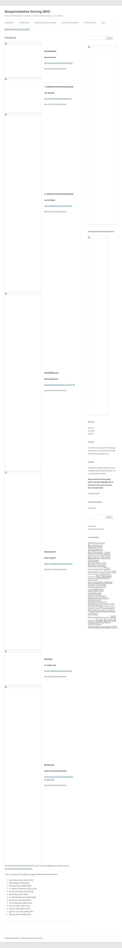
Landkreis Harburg (96, 591)
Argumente (9, 23)
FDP (113, 571)
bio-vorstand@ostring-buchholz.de (19, 868)
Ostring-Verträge (95, 606)
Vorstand (91, 431)
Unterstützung (90, 23)
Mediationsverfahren (98, 598)
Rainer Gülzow (94, 617)
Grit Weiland (104, 576)
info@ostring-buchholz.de (99, 453)
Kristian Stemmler (97, 587)
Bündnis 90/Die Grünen (99, 559)
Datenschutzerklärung (96, 529)
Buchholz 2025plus (95, 547)
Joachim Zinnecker (97, 584)
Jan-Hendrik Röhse (100, 582)
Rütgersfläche (105, 617)
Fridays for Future (93, 574)
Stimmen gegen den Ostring (45, 23)
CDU (107, 568)
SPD (113, 617)
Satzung (91, 433)
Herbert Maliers (93, 580)
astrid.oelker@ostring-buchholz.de (58, 206)
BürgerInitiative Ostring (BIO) (27, 11)
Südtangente (93, 622)
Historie (91, 428)
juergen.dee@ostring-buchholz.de (58, 671)
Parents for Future (109, 606)
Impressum (92, 508)
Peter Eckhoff (94, 608)
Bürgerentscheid (97, 563)
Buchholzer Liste (99, 552)
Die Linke (92, 571)
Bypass (107, 555)
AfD (90, 542)
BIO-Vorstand (99, 543)
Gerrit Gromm (105, 574)
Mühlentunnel (95, 603)
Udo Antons (105, 622)
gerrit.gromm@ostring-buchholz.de (58, 63)
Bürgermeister (97, 566)
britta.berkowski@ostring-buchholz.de (59, 385)
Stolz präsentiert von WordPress (32, 938)
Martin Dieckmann (97, 596)
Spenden (91, 620)
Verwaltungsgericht (102, 626)
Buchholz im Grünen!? (70, 23)
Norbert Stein (108, 604)
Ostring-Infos (24, 23)
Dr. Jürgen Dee (104, 572)
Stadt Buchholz (106, 620)
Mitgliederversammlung (97, 602)
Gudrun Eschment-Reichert (99, 578)
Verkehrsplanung (95, 624)
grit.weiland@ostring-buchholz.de (57, 98)
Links (103, 23)
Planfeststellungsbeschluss (102, 612)
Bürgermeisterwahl (95, 569)
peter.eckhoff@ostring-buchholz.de (58, 564)
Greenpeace (91, 576)
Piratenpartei (108, 608)
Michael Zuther (94, 600)
